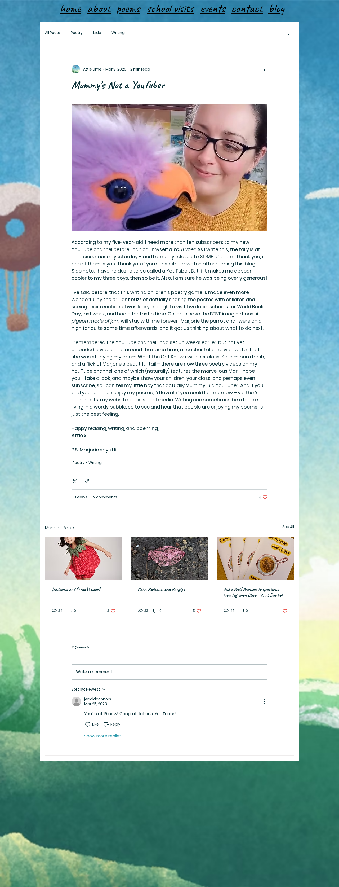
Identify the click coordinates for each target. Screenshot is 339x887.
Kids (97, 32)
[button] (287, 33)
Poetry (77, 32)
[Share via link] (87, 480)
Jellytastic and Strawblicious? (76, 589)
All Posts (52, 32)
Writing (118, 32)
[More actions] (264, 69)
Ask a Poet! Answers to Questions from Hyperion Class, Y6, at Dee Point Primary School (255, 592)
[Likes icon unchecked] (87, 724)
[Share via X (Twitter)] (74, 480)
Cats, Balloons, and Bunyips (161, 589)
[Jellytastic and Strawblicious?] (83, 558)
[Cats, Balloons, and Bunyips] (169, 558)
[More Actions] (264, 701)
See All (288, 526)
